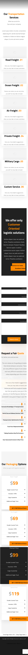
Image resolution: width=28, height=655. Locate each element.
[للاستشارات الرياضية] (19, 5)
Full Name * (24, 288)
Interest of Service (22, 305)
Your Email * (24, 297)
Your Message (23, 321)
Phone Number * (23, 313)
